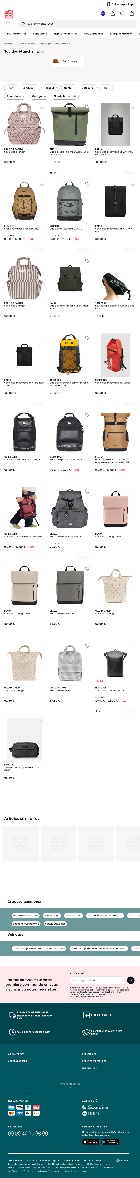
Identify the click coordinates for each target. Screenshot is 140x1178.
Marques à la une (121, 33)
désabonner (110, 992)
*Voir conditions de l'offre (82, 988)
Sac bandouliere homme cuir (105, 915)
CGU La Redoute (94, 1164)
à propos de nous (17, 1061)
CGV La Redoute (15, 1160)
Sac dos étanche (62, 44)
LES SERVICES (89, 1054)
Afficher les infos (70, 1084)
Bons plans (40, 33)
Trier (10, 88)
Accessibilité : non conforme (77, 1171)
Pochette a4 (51, 915)
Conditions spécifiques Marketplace (43, 1160)
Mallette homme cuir (25, 915)
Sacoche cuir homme (26, 923)
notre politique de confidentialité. (86, 996)
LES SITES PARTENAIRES (94, 1061)
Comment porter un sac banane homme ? (39, 948)
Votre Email (77, 973)
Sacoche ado (73, 915)
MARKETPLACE (89, 1068)
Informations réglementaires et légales (25, 1164)
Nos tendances (93, 33)
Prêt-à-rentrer (16, 33)
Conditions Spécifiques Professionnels (65, 1164)
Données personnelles (66, 1167)
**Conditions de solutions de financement (41, 1171)
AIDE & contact (16, 1054)
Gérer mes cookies (89, 1167)
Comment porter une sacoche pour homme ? (99, 948)
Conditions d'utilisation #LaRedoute (35, 1167)
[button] (132, 13)
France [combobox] (124, 1160)
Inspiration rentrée (66, 33)
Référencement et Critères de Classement (82, 1160)
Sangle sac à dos (55, 923)
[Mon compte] (113, 13)
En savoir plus (102, 1135)
